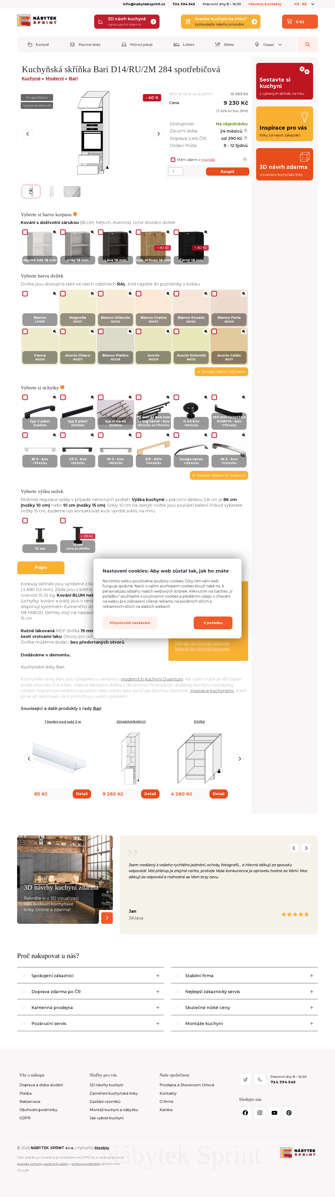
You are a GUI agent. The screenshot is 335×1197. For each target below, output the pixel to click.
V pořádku (213, 623)
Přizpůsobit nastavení (130, 623)
